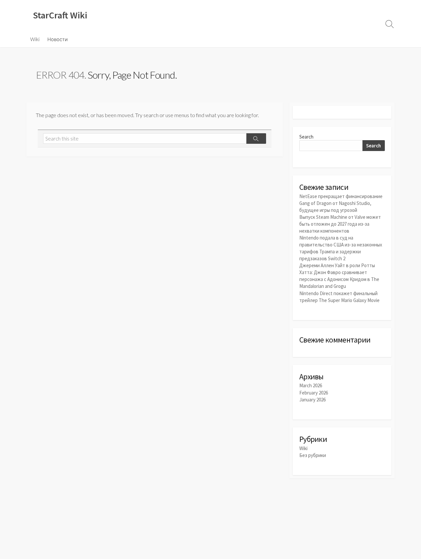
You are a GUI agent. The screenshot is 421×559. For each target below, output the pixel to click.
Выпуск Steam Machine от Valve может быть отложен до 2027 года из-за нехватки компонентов (340, 224)
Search (306, 137)
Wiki (34, 39)
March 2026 (310, 385)
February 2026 (313, 393)
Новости (57, 39)
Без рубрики (312, 455)
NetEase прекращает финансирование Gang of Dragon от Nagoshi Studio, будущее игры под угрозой (341, 203)
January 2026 (312, 399)
